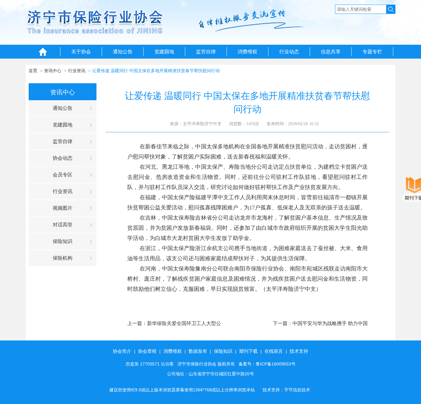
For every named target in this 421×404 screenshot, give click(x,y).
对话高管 (62, 224)
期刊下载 (248, 351)
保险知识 (62, 241)
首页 (33, 70)
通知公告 (123, 51)
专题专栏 (372, 51)
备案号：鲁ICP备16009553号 (267, 363)
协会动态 (62, 158)
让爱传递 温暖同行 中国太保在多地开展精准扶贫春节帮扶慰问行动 (156, 70)
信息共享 (331, 51)
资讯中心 (52, 70)
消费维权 (247, 51)
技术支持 (299, 351)
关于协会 (81, 51)
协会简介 (122, 351)
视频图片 (62, 208)
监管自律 (206, 51)
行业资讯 (76, 70)
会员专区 (62, 174)
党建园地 (164, 51)
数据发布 (198, 351)
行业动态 (289, 51)
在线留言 (273, 351)
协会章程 (147, 351)
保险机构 (62, 258)
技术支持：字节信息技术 (286, 389)
